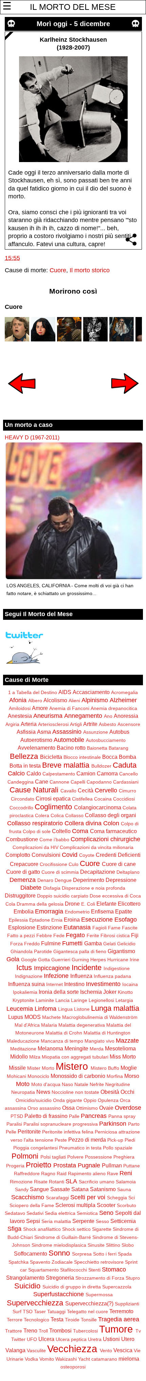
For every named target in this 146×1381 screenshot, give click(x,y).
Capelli (78, 782)
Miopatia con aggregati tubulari (75, 1057)
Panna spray (121, 1116)
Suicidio (27, 1286)
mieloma (128, 1359)
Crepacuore (24, 864)
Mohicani (16, 1076)
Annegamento (83, 715)
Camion (85, 773)
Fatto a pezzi (21, 935)
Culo (73, 864)
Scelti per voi (87, 1197)
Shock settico (76, 1229)
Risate (41, 1181)
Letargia (124, 1000)
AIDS (64, 692)
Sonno (59, 1253)
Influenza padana (112, 976)
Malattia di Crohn (63, 1032)
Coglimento (53, 807)
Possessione (98, 1157)
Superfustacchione (58, 1294)
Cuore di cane (119, 864)
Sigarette (101, 1229)
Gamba (93, 943)
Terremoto (121, 1311)
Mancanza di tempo (62, 1041)
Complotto (17, 855)
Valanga (15, 1350)
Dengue (63, 880)
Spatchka (18, 1262)
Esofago (125, 919)
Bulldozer (101, 766)
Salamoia (126, 1181)
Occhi (127, 1092)
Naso (67, 1084)
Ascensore (128, 724)
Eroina (72, 919)
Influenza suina (26, 984)
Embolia (24, 911)
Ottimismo (87, 1108)
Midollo (19, 1056)
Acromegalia (124, 692)
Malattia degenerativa (81, 1025)
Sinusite (96, 1245)
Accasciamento (91, 692)
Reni (126, 1173)
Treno (30, 1330)
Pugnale (89, 1165)
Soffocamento (30, 1253)
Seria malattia (56, 1221)
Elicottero (129, 904)
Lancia (62, 1000)
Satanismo (103, 1189)
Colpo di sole (37, 831)
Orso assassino (44, 1108)
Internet (54, 984)
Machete (51, 1017)
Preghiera (123, 1157)
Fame (114, 927)
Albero (35, 700)
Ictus (24, 967)
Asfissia (26, 732)
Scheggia (117, 1197)
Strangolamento (25, 1278)
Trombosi (60, 1330)
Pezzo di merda (87, 1140)
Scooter (106, 1205)
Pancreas (94, 1115)
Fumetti (72, 943)
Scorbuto (126, 1205)
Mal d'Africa (27, 1025)
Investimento (103, 984)
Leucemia (19, 1008)
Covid (69, 854)
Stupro (133, 1278)
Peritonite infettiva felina (67, 1132)
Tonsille (89, 1319)
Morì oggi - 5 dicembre (73, 23)
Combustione (22, 839)
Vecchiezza (72, 1348)
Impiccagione (52, 968)
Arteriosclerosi (53, 724)
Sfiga (14, 1228)
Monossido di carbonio (78, 1076)
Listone (82, 1009)
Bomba (127, 757)
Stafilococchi (73, 1270)
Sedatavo (15, 1213)
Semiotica (87, 1213)
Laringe (79, 1000)
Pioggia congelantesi (35, 1147)
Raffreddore (27, 1173)
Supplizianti (127, 1303)
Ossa (68, 1108)
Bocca (109, 757)
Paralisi (14, 1124)
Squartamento (43, 1270)
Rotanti (56, 1181)
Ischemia (91, 992)
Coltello (61, 831)
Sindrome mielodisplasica (59, 1245)
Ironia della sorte (59, 992)
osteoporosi (73, 1366)
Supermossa (99, 1294)
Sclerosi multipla (75, 1205)
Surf (17, 1311)
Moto (23, 1084)
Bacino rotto (71, 748)
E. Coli (88, 904)
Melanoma (50, 1048)
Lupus (15, 1017)
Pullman (112, 1165)
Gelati (109, 943)
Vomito (46, 1359)
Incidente (87, 967)
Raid (62, 1173)
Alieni (74, 700)
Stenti (94, 1270)
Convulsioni (46, 855)
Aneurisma (47, 715)
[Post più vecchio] (125, 398)
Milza (34, 1057)
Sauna (124, 1189)
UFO (32, 1339)
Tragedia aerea (118, 1319)
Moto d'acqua (45, 1084)
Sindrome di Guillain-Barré (62, 1237)
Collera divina (83, 823)
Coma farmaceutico (113, 831)
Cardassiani (126, 782)
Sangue (39, 1189)
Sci (131, 1197)
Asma (44, 732)
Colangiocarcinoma (97, 807)
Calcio (16, 773)
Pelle (11, 1132)
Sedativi (34, 1213)
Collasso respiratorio (35, 823)
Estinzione (49, 927)
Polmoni (25, 1156)
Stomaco (114, 1269)
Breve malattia (65, 765)
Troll (43, 1331)
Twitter (18, 1339)
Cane (41, 781)
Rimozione (21, 1181)
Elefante (106, 904)
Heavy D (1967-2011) (32, 437)
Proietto (38, 1165)
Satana (80, 1189)
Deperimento (88, 880)
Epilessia (18, 920)
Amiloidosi (20, 708)
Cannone (59, 782)
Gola (12, 959)
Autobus (119, 732)
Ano (108, 716)
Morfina (115, 1076)
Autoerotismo (36, 740)
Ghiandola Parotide (31, 951)
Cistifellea (82, 799)
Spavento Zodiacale (51, 1262)
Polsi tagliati (53, 1157)
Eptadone (39, 920)
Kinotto (125, 992)
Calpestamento (58, 773)
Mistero (72, 1066)
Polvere (75, 1157)
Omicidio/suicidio (34, 1100)
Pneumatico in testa (80, 1147)
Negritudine (117, 1084)
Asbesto (107, 724)
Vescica (122, 1350)
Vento (106, 1350)
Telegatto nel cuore (87, 1311)
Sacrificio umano (96, 1181)
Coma (80, 831)
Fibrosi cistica (115, 935)
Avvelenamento (36, 748)
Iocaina (130, 984)
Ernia (56, 920)
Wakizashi (66, 1359)
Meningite (76, 1048)
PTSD (17, 1116)
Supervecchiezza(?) (89, 1303)
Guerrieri (60, 959)
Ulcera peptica (71, 1339)
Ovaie (106, 1108)
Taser (40, 1311)
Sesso (102, 1221)
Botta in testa (25, 766)
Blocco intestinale (82, 757)
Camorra (107, 773)
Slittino (113, 1245)
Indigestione (117, 968)
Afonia (17, 700)
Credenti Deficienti (118, 855)
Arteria (29, 724)
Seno (106, 1212)
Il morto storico (90, 270)
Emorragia (49, 911)
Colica (57, 815)
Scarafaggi (57, 1197)
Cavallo (68, 790)
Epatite (123, 911)
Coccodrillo (21, 807)
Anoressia (126, 716)
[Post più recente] (22, 398)
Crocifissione (53, 864)
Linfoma (45, 1008)
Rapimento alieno (87, 1173)
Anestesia (20, 716)
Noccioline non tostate (75, 1092)
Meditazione (23, 1048)
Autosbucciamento (106, 740)
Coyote (86, 855)
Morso (131, 1076)
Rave (112, 1173)
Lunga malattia (115, 1008)
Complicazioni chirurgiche (105, 839)
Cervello (106, 790)
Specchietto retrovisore (99, 1262)
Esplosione (21, 927)
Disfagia (51, 888)
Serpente (83, 1221)
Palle (74, 1116)
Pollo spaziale (117, 1147)
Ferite (93, 935)
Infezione (56, 975)
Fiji (135, 935)
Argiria (12, 724)
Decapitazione (97, 872)
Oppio (90, 1100)
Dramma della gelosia (40, 904)
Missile (17, 1068)
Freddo (32, 943)
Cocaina (103, 799)
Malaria (49, 1025)
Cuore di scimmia (60, 872)
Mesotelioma (120, 1048)
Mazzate (127, 1040)
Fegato (75, 935)
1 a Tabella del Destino (32, 692)
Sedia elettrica (60, 1213)
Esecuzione (97, 919)
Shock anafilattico (42, 1229)
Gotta (44, 959)
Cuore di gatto (23, 872)
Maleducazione (23, 1041)
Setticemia (123, 1221)
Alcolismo (55, 700)
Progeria (15, 1165)
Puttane (131, 1165)
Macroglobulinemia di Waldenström (100, 1017)
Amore (40, 708)
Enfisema (102, 911)
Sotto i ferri (104, 1254)
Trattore (13, 1331)
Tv (138, 1331)
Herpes (98, 959)
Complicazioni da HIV (35, 847)
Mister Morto (40, 1068)
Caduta (124, 765)
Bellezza (24, 756)
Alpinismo (94, 700)
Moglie (129, 1068)
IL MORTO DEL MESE (73, 7)
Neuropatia (23, 1092)
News (43, 1092)
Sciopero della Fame (32, 1205)
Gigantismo (121, 951)
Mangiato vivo (99, 1041)
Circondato (22, 799)
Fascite (130, 927)
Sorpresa (82, 1254)
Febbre (44, 935)
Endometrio (77, 911)
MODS (32, 1017)
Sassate (60, 1189)
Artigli (76, 724)
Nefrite (97, 1084)
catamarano (104, 1359)
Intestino (74, 984)
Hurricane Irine (123, 959)
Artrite (90, 724)
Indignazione (28, 976)
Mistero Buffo (105, 1068)
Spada (125, 1254)
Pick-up (115, 1140)
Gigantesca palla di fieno (79, 951)
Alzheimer (123, 700)
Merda (97, 1048)
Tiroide (72, 1319)
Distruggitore (20, 895)
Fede (59, 935)
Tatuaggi (56, 1311)
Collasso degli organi (110, 815)
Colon (111, 823)
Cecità (85, 790)
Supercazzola (116, 1286)
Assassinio (66, 731)
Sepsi (33, 1221)
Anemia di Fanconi (69, 708)
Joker (109, 992)
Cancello (128, 773)
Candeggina (20, 782)
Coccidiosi (124, 799)
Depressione (121, 880)
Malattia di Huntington (107, 1032)
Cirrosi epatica (53, 798)
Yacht (84, 1359)
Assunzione (95, 732)
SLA (71, 1181)
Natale (81, 1084)
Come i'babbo (54, 839)
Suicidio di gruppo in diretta (71, 1286)
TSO (28, 1311)
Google (29, 959)
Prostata (64, 1165)
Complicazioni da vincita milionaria (96, 847)
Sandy (22, 1189)
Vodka (31, 1359)
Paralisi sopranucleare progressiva (60, 1124)
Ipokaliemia (25, 992)
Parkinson (112, 1123)
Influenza (81, 976)
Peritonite (29, 1131)
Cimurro (127, 790)
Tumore (116, 1329)
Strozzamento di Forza (99, 1278)
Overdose (128, 1107)
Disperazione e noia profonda (93, 888)
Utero (127, 1339)
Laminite (45, 1000)
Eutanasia (77, 927)
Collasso (74, 815)
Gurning (80, 959)
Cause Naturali (34, 790)
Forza (16, 943)
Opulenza (108, 1100)
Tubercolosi (85, 1331)
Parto (134, 1124)
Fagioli (99, 927)
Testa (57, 1319)
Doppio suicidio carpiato (62, 896)
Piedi (130, 1140)
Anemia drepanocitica (114, 708)
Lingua (65, 1009)
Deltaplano (128, 872)
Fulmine (51, 943)
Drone (72, 904)
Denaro (45, 880)
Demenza (23, 879)
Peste (61, 1140)
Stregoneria (60, 1278)
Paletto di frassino (46, 1116)
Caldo (33, 773)
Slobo (128, 1245)
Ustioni (111, 1339)
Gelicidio (126, 943)
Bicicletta (51, 757)
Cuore (58, 270)
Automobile (69, 739)
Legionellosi (101, 1000)
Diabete (30, 887)
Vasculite (36, 1350)
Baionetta (97, 748)
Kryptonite (23, 1000)
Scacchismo (27, 1197)
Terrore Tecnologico (28, 1319)
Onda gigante (67, 1100)
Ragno (48, 1173)
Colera (42, 815)
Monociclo (38, 1076)
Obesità (110, 1092)
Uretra (95, 1339)
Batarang (118, 748)
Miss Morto (123, 1056)
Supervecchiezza (35, 1303)
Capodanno (99, 782)
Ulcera (46, 1339)
